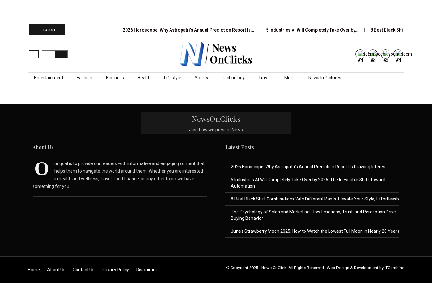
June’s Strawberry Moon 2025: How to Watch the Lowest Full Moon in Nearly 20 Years (315, 231)
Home (34, 269)
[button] (34, 54)
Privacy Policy (115, 269)
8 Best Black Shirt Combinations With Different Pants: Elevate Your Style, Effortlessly (315, 198)
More (289, 77)
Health (144, 77)
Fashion (84, 77)
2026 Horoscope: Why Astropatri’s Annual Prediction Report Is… (189, 30)
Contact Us (84, 269)
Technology (233, 77)
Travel (264, 77)
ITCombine (394, 267)
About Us (56, 269)
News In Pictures (324, 77)
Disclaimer (146, 269)
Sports (201, 77)
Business (115, 77)
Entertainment (48, 77)
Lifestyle (172, 77)
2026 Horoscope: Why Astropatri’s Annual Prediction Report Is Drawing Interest (309, 166)
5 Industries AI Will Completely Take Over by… (312, 30)
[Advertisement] (216, 12)
